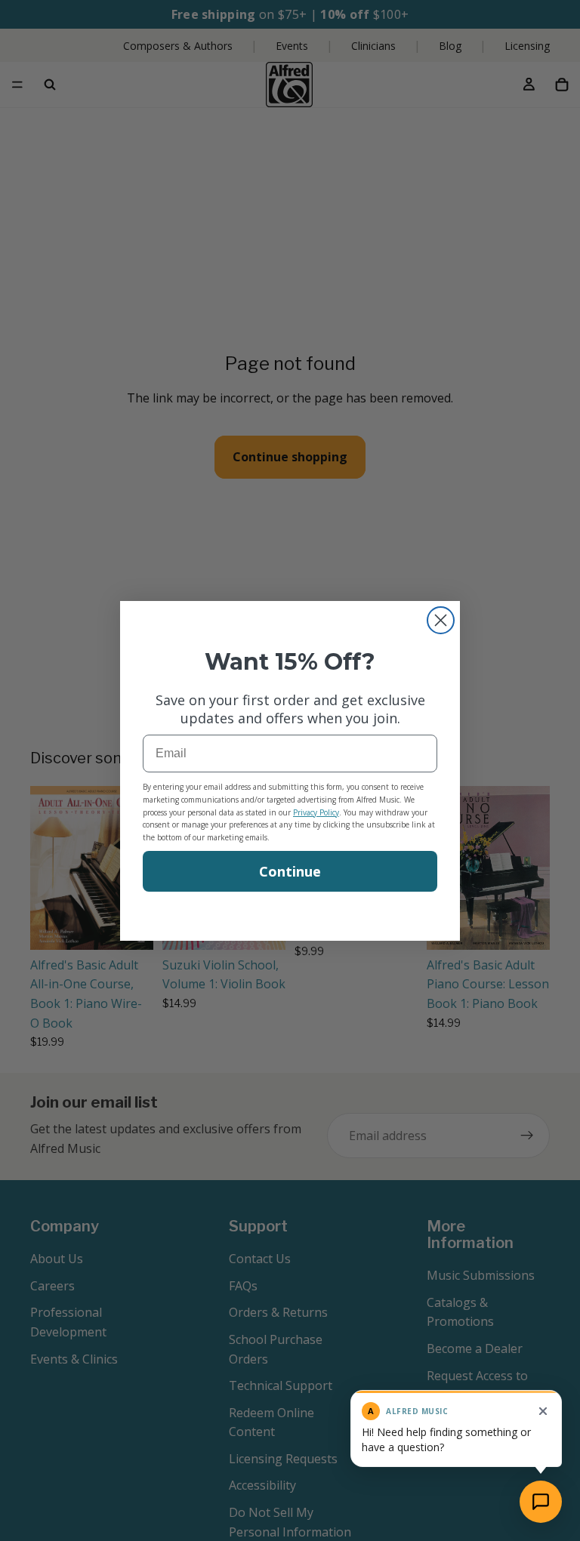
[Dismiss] (543, 1411)
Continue (290, 871)
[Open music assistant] (541, 1502)
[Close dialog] (440, 620)
